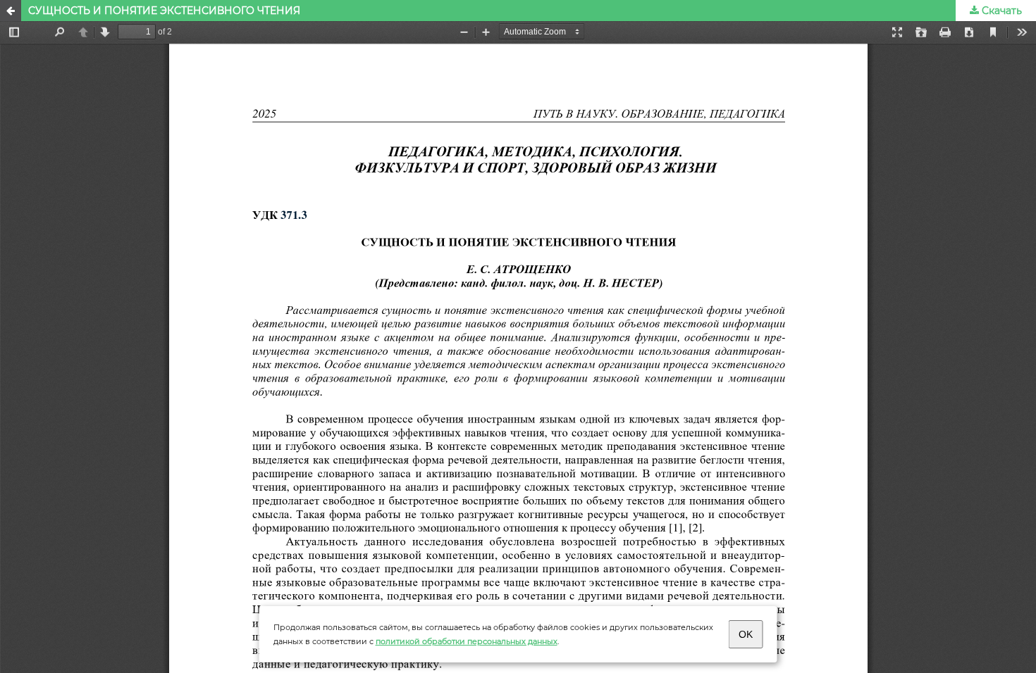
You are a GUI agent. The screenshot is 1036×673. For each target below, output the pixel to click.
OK (746, 634)
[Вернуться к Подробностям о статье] (10, 10)
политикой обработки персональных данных (466, 641)
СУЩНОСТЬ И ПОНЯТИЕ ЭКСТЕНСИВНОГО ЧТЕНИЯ (164, 10)
